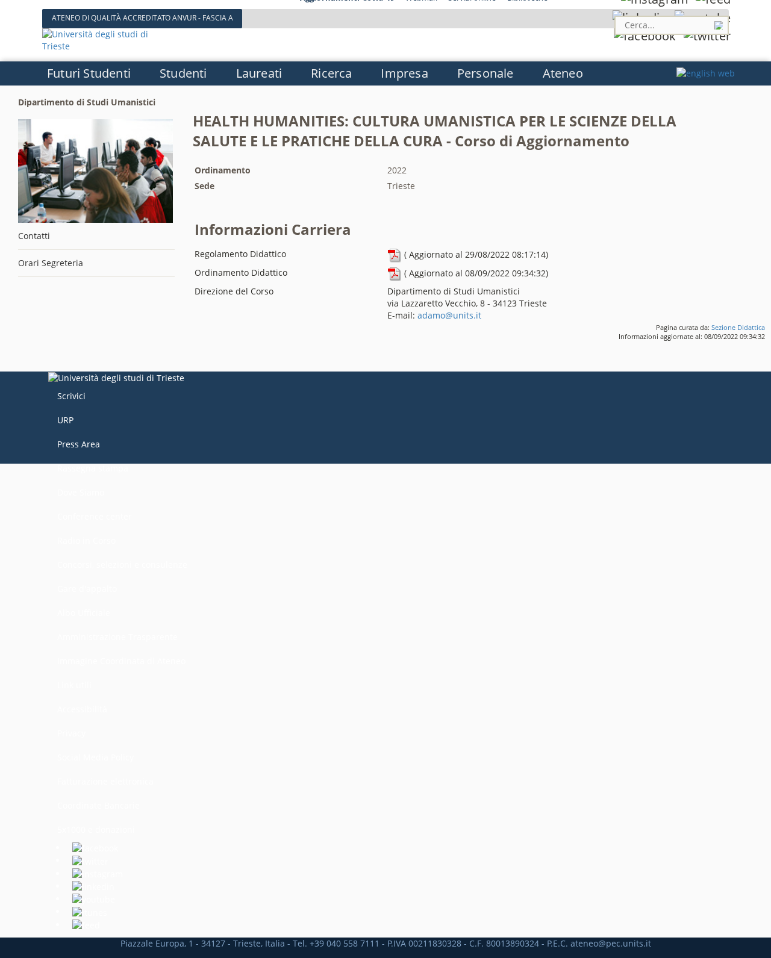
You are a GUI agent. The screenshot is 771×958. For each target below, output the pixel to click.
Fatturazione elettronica (105, 781)
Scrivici (71, 396)
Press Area (78, 444)
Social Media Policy (95, 757)
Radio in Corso (86, 540)
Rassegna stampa (92, 468)
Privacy (71, 733)
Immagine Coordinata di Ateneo (121, 661)
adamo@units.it (449, 315)
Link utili (74, 685)
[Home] (107, 39)
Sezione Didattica (738, 327)
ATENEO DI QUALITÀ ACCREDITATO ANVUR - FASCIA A (142, 18)
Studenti (183, 73)
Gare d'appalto (87, 588)
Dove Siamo (80, 492)
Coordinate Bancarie (98, 805)
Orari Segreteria (50, 263)
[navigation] (385, 73)
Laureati (259, 73)
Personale (485, 73)
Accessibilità (82, 709)
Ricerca (331, 73)
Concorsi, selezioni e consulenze (122, 564)
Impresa (404, 73)
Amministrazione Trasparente (117, 636)
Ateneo (563, 73)
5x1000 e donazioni (96, 829)
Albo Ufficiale (83, 612)
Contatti (34, 235)
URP (65, 420)
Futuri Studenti (89, 73)
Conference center (94, 516)
